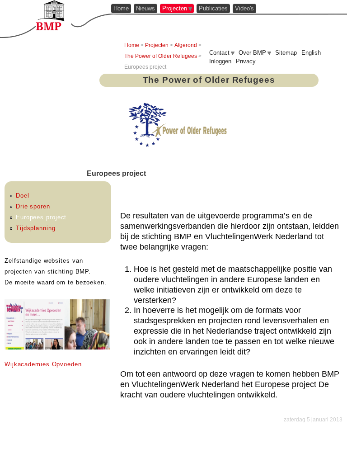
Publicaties (213, 8)
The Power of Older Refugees (160, 56)
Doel (22, 195)
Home (121, 8)
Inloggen (220, 61)
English (311, 52)
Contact (219, 52)
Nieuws (145, 8)
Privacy (246, 61)
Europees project (41, 217)
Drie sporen (33, 206)
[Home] (50, 15)
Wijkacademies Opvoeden (43, 364)
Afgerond (185, 45)
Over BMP (252, 52)
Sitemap (286, 52)
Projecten (174, 8)
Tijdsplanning (36, 228)
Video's (244, 8)
